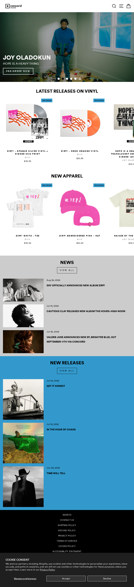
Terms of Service (67, 541)
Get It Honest (56, 386)
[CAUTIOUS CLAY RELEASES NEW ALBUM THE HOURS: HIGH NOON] (23, 315)
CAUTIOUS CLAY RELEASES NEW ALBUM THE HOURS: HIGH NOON (86, 311)
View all (67, 270)
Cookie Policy (67, 546)
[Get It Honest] (23, 399)
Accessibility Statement (67, 551)
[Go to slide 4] (71, 79)
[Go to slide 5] (75, 79)
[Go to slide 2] (63, 79)
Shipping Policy (67, 525)
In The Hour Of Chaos (61, 429)
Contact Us (67, 520)
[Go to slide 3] (67, 79)
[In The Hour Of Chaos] (23, 443)
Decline (107, 578)
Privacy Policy (47, 569)
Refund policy (67, 530)
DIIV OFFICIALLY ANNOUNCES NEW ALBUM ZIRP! (76, 285)
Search (67, 515)
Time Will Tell (56, 473)
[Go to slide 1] (59, 79)
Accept (66, 578)
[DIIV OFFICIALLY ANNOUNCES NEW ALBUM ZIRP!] (23, 290)
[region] (67, 47)
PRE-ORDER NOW (115, 71)
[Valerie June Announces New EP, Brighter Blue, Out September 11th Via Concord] (23, 341)
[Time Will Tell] (23, 486)
